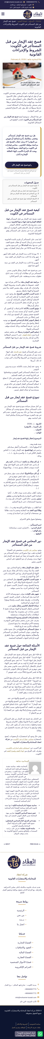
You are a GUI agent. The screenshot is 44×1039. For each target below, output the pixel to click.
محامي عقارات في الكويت (23, 739)
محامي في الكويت (30, 550)
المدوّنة (31, 21)
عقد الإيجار (18, 352)
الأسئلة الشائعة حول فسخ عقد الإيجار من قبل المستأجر (22, 200)
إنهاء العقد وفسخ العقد (15, 751)
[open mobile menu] (3, 14)
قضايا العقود (22, 21)
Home (38, 21)
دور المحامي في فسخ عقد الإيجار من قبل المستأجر (23, 194)
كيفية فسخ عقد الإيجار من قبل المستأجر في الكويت (22, 187)
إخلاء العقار (26, 335)
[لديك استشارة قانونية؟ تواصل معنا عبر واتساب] (40, 1034)
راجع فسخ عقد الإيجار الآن (22, 165)
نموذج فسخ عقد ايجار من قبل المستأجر (24, 191)
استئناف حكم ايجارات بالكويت (17, 748)
